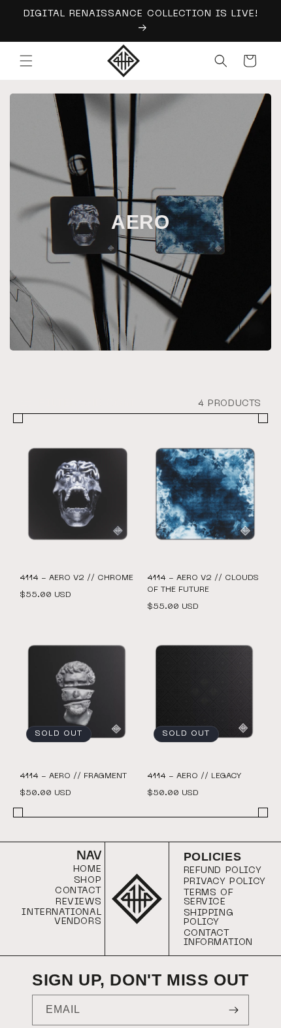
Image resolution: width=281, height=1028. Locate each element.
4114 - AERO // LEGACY (194, 776)
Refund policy (223, 870)
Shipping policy (209, 918)
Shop (87, 880)
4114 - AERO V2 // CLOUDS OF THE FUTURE (203, 584)
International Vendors (61, 917)
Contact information (219, 938)
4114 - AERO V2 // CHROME (76, 578)
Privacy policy (225, 882)
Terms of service (209, 897)
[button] (26, 60)
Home (87, 869)
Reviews (78, 902)
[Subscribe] (234, 1010)
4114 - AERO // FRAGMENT (73, 776)
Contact (78, 891)
